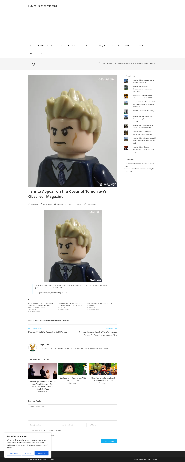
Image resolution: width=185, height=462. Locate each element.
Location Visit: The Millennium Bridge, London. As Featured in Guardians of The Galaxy (144, 104)
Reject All (28, 453)
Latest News (61, 204)
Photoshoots (36, 320)
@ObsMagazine (76, 285)
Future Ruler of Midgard (42, 6)
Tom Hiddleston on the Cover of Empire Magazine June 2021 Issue (70, 304)
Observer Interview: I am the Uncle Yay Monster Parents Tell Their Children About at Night (40, 305)
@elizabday (39, 288)
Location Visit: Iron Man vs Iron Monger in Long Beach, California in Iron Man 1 (144, 118)
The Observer (45, 320)
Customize (14, 453)
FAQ (149, 459)
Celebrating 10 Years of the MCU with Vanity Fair (73, 379)
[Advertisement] (92, 26)
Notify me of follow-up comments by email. (46, 430)
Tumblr (136, 459)
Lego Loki (34, 204)
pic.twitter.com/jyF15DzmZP (52, 288)
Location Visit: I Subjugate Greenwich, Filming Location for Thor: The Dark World (144, 140)
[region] (27, 445)
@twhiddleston (60, 285)
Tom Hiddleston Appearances (59, 320)
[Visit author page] (32, 347)
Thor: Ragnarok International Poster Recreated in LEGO (103, 379)
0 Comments (91, 204)
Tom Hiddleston (75, 204)
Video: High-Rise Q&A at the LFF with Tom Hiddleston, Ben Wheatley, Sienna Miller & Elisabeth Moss (43, 385)
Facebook (143, 459)
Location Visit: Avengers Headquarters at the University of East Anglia (143, 89)
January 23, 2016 (62, 293)
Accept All (41, 453)
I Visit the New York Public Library (143, 111)
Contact (154, 459)
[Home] (99, 63)
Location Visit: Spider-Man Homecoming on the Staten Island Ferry (143, 149)
